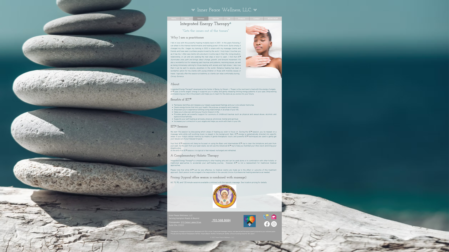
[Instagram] (274, 224)
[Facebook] (267, 224)
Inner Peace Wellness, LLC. (224, 10)
